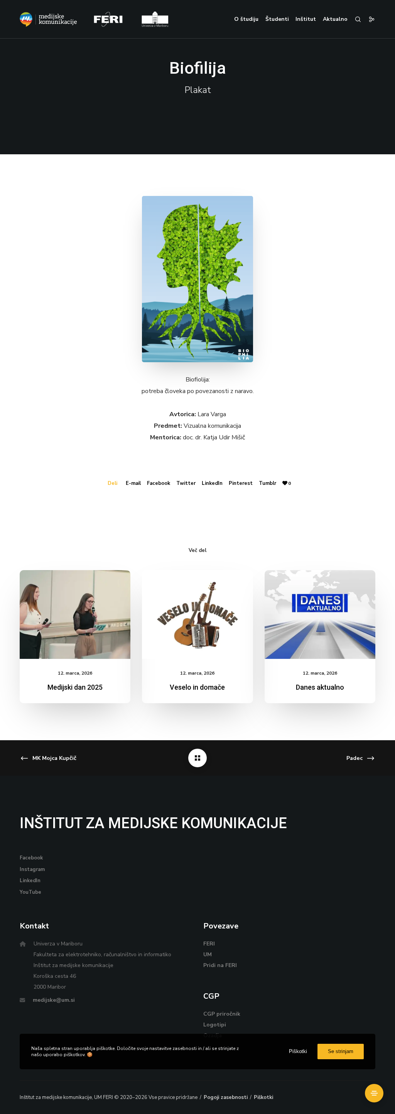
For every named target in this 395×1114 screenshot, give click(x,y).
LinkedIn (212, 483)
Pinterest (241, 483)
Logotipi (214, 1024)
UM (207, 954)
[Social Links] (368, 19)
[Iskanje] (354, 19)
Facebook (158, 483)
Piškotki (263, 1097)
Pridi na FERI (220, 965)
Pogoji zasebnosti (226, 1097)
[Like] (284, 483)
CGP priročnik (221, 1014)
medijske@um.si (54, 1000)
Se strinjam (340, 1051)
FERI (209, 943)
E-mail (133, 483)
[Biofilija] (197, 758)
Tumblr (267, 483)
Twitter (186, 483)
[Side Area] (374, 1093)
